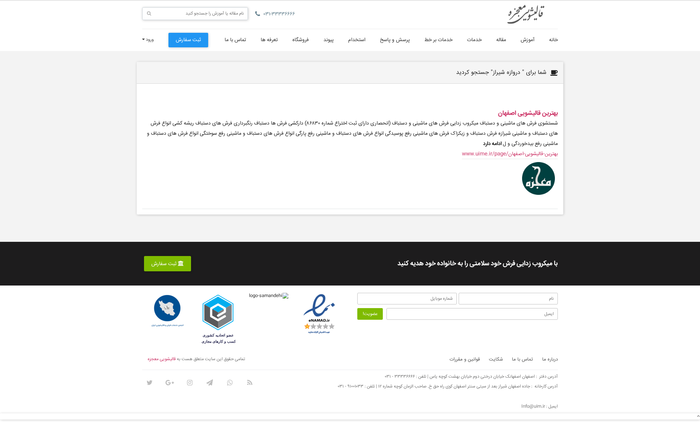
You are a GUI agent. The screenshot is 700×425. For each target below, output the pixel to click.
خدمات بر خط (438, 40)
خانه (553, 40)
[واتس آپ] (229, 382)
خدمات (474, 40)
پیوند (328, 40)
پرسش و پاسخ (395, 40)
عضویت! (370, 314)
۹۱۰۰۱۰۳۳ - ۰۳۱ (350, 386)
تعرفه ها (269, 40)
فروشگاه (300, 40)
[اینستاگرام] (189, 382)
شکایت (496, 359)
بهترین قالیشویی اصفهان (528, 113)
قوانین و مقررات (465, 359)
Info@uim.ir (533, 406)
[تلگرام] (209, 382)
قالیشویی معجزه (162, 359)
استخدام (356, 40)
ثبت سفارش (188, 40)
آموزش (527, 40)
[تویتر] (149, 382)
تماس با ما (235, 40)
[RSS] (249, 382)
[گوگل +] (169, 382)
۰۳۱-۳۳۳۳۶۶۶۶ (279, 14)
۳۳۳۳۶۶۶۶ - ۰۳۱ (400, 376)
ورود (149, 39)
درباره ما (550, 359)
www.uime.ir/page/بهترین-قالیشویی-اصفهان (510, 154)
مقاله (501, 40)
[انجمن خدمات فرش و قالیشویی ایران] (167, 311)
